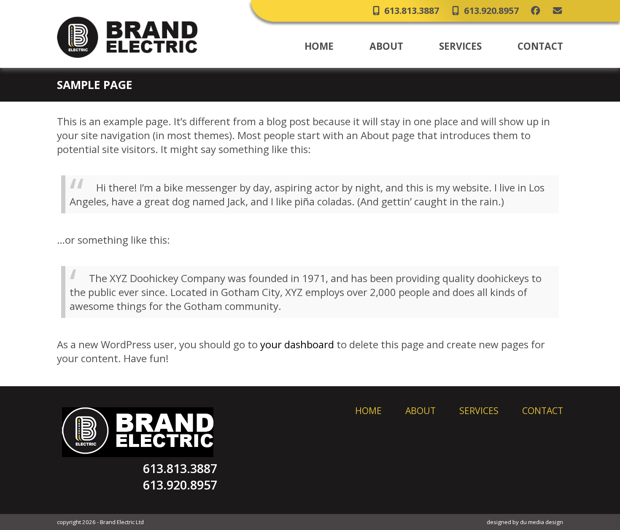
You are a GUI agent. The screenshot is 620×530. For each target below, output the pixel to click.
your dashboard (297, 344)
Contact (542, 410)
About (420, 410)
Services (479, 410)
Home (368, 410)
